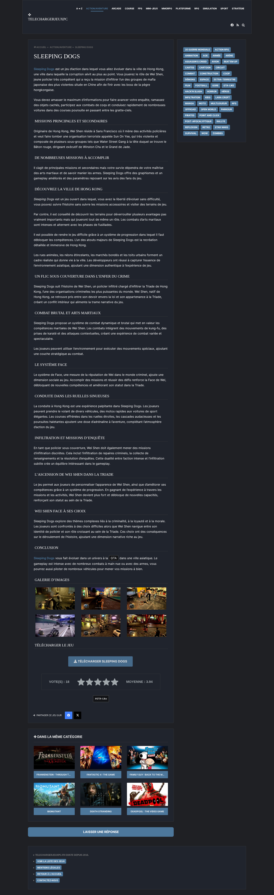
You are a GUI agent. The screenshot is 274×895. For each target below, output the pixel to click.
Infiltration (192, 97)
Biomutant (54, 811)
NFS (234, 103)
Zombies (218, 133)
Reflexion (191, 127)
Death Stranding (101, 811)
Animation (191, 55)
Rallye (221, 121)
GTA (114, 558)
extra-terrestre (224, 79)
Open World (208, 109)
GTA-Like (102, 698)
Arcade (116, 8)
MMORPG (167, 8)
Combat (190, 73)
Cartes (189, 67)
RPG (196, 8)
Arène (229, 55)
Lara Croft (222, 97)
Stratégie (238, 8)
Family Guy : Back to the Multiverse (149, 774)
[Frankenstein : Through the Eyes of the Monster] (54, 757)
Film (187, 85)
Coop (226, 73)
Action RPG (222, 49)
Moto (202, 103)
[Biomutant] (54, 794)
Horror (212, 91)
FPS (140, 8)
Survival (190, 133)
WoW (204, 133)
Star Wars (221, 127)
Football (201, 85)
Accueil (41, 47)
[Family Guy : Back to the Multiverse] (147, 757)
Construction (209, 73)
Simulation (210, 8)
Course (129, 8)
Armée (217, 55)
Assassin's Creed (196, 61)
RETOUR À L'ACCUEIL (49, 874)
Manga (189, 103)
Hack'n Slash (193, 91)
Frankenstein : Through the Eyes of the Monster (56, 774)
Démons (190, 79)
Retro (206, 127)
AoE (205, 55)
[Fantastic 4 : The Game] (100, 757)
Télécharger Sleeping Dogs (102, 661)
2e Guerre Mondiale (197, 49)
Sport (224, 8)
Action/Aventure (97, 8)
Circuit (220, 67)
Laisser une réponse (101, 832)
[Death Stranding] (100, 794)
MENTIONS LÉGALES (48, 867)
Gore (215, 85)
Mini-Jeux (152, 8)
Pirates (189, 115)
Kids (207, 97)
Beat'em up (230, 61)
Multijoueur (219, 103)
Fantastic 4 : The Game (101, 774)
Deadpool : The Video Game (147, 811)
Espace (204, 79)
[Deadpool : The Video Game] (147, 794)
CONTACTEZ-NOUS (47, 880)
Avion (215, 61)
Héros (225, 91)
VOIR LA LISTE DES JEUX (51, 861)
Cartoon (205, 67)
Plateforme (183, 8)
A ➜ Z (79, 8)
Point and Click (209, 115)
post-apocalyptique (198, 121)
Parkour (226, 109)
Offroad (190, 109)
